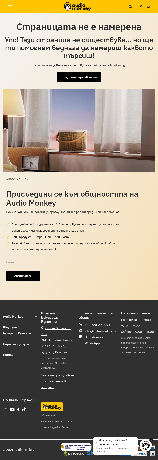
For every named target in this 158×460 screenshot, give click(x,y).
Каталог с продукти (10, 6)
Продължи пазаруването (79, 77)
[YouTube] (12, 409)
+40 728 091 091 (97, 325)
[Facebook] (18, 409)
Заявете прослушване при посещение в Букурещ (57, 381)
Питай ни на (94, 340)
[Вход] (141, 6)
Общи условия (49, 415)
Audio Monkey (13, 316)
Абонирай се (23, 276)
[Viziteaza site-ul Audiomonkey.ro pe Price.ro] (73, 453)
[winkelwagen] (148, 6)
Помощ (8, 355)
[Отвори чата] (146, 445)
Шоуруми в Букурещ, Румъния (17, 330)
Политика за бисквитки (55, 427)
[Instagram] (5, 410)
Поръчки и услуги (16, 344)
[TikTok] (24, 410)
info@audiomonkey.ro (100, 331)
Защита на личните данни (57, 421)
